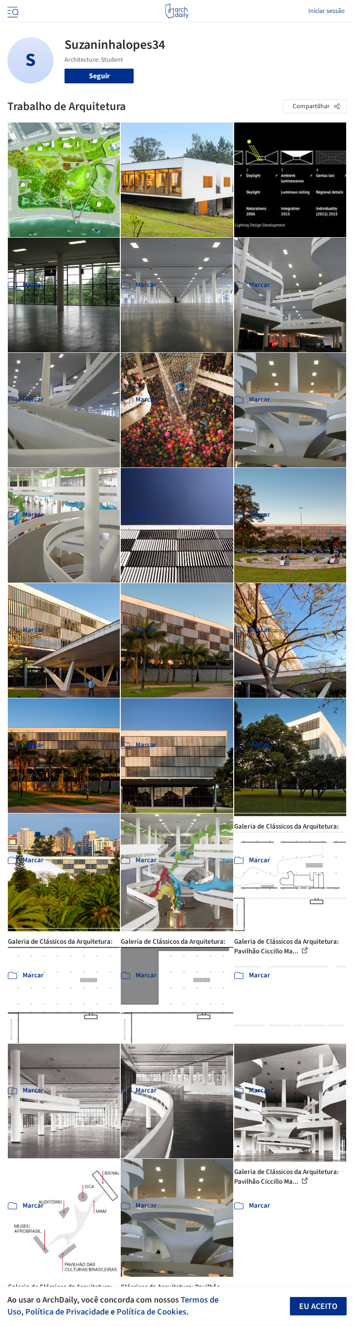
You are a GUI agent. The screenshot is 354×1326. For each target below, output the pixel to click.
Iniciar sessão (326, 11)
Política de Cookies (151, 1312)
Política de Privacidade (67, 1312)
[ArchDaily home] (177, 11)
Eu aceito (318, 1306)
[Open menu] (12, 11)
